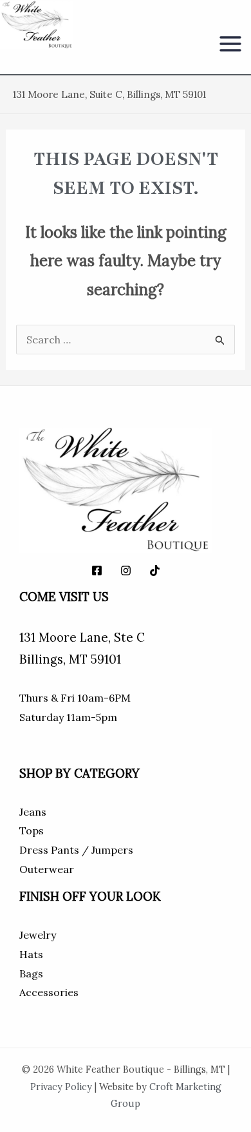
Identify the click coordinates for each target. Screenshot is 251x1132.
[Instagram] (125, 570)
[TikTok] (154, 570)
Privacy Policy (61, 1087)
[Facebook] (96, 570)
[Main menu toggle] (230, 43)
